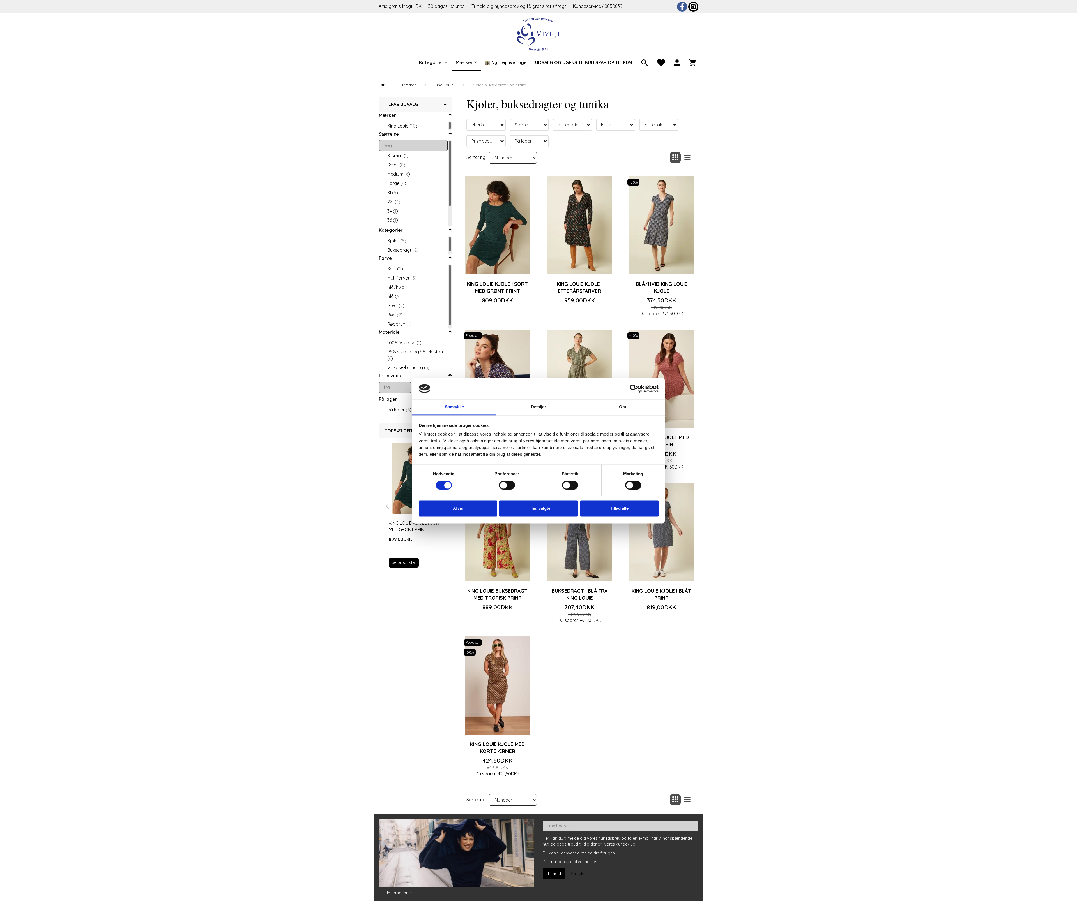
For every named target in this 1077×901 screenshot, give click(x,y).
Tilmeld (554, 873)
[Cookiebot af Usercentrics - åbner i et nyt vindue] (634, 388)
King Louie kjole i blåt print (661, 594)
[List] (687, 157)
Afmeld (577, 873)
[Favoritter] (660, 62)
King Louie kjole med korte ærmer (497, 747)
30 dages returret (447, 6)
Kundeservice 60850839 (597, 6)
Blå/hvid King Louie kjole (661, 287)
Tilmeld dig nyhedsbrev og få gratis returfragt (519, 6)
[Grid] (675, 157)
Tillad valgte (538, 508)
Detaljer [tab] (538, 407)
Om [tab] (622, 407)
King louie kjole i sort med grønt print (415, 526)
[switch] (507, 485)
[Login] (677, 62)
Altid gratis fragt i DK (400, 6)
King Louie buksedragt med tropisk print (497, 594)
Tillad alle (619, 508)
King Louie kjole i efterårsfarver (579, 287)
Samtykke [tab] (454, 407)
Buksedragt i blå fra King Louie (579, 594)
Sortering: (476, 157)
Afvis (458, 508)
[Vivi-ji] (539, 34)
